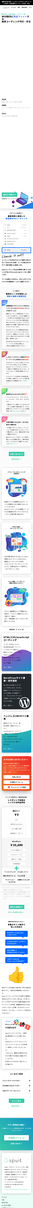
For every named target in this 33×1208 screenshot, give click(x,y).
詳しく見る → (8, 667)
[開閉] (29, 1080)
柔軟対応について (12, 444)
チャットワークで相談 (18, 787)
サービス (13, 7)
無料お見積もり (9, 194)
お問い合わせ (16, 411)
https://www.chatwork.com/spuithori (16, 1189)
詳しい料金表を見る (15, 912)
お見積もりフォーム (16, 782)
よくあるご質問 (6, 1205)
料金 (19, 7)
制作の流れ (24, 7)
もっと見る (16, 1100)
